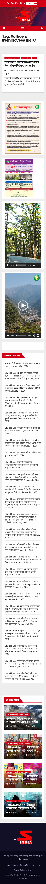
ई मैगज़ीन (29, 870)
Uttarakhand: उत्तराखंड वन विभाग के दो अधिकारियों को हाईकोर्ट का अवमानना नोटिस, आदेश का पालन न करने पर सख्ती (21, 532)
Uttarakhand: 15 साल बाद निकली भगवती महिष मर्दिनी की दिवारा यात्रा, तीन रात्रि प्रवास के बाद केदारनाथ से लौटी (22, 376)
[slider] (21, 265)
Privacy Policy (19, 870)
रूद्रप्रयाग (27, 743)
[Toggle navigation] (22, 28)
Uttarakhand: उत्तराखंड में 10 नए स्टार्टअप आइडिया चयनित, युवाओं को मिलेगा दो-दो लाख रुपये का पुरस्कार (21, 621)
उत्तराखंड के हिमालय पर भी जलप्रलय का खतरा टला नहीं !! (22, 720)
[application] (23, 235)
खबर (29, 58)
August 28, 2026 (16, 726)
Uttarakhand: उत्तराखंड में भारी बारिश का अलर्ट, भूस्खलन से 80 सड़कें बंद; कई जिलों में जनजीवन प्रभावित (21, 676)
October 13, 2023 (15, 71)
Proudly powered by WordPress (15, 856)
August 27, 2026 (16, 755)
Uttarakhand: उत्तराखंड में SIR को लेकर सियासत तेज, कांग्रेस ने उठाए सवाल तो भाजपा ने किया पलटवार (23, 559)
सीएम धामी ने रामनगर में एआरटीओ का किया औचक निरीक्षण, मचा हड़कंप (21, 64)
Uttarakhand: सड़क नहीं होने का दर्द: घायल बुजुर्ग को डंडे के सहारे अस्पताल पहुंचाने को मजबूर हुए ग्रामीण (23, 584)
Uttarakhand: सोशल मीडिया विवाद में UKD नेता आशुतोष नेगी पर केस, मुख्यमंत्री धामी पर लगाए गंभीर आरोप (22, 547)
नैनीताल (34, 58)
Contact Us (24, 865)
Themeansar (22, 859)
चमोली (26, 714)
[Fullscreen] (38, 265)
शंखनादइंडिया (32, 726)
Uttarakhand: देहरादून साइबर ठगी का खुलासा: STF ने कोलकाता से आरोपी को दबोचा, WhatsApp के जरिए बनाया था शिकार (23, 400)
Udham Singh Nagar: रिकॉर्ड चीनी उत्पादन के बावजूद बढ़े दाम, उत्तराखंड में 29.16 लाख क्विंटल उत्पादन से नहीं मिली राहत (22, 633)
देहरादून (27, 801)
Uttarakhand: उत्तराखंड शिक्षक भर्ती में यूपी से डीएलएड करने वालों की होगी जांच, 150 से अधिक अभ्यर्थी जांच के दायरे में (23, 443)
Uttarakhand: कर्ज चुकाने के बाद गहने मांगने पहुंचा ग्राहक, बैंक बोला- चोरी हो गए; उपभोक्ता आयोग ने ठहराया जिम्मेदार (22, 477)
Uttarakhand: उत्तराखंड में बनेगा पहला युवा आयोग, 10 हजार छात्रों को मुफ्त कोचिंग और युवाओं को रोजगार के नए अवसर (21, 415)
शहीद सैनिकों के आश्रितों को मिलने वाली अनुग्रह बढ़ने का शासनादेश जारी (23, 876)
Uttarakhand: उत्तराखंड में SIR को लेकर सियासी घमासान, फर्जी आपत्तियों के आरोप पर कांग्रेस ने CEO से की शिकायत (21, 649)
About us (15, 865)
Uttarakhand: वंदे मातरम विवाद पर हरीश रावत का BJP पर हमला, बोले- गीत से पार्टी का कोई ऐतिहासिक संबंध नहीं (22, 609)
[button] (23, 235)
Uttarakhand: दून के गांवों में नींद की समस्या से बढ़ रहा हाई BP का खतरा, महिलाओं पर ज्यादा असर (22, 596)
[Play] (8, 265)
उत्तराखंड (24, 58)
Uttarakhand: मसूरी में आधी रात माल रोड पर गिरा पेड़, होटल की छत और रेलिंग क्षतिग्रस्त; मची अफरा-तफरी (23, 664)
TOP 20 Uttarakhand (12, 58)
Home (8, 865)
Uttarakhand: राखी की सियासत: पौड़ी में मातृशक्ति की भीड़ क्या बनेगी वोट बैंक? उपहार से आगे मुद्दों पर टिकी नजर (22, 489)
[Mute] (34, 265)
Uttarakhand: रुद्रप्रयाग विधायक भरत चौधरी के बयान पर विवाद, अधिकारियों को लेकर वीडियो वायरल (22, 388)
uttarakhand (12, 714)
